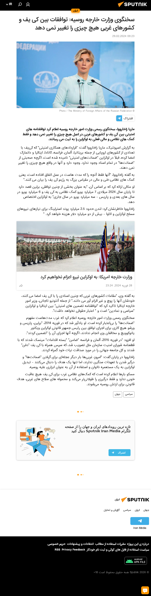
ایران (137, 510)
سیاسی (129, 394)
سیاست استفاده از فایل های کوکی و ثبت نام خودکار (118, 550)
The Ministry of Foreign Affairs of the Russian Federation (100, 111)
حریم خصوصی (56, 544)
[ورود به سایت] (28, 4)
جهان (117, 394)
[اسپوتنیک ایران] (133, 8)
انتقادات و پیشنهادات (80, 544)
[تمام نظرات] (145, 590)
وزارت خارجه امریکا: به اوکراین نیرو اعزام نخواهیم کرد (86, 277)
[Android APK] (135, 561)
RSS (57, 550)
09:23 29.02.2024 (123, 36)
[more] (21, 286)
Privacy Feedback (73, 550)
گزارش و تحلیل (112, 510)
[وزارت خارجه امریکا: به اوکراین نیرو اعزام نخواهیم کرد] (75, 246)
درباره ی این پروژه (138, 544)
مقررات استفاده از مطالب (110, 544)
